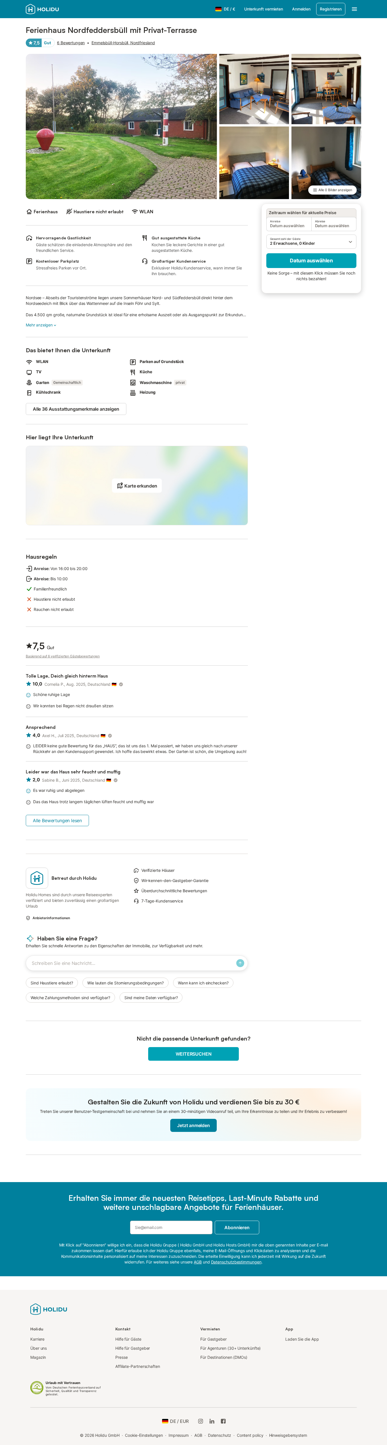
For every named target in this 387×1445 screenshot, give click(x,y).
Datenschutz (219, 1435)
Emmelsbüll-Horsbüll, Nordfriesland (123, 42)
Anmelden (301, 9)
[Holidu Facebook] (223, 1421)
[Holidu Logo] (54, 9)
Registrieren (331, 9)
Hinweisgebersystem (288, 1435)
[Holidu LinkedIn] (212, 1421)
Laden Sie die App (302, 1339)
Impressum (179, 1435)
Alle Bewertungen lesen (57, 820)
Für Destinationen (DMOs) (223, 1357)
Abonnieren (236, 1227)
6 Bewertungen (71, 42)
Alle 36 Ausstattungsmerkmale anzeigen (76, 409)
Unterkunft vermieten (263, 9)
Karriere (37, 1339)
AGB (198, 1435)
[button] (311, 242)
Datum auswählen (311, 260)
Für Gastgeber (213, 1339)
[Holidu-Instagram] (200, 1421)
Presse (121, 1357)
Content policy (250, 1435)
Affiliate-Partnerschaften (137, 1366)
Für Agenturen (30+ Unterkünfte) (230, 1348)
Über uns (38, 1348)
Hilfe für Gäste (128, 1339)
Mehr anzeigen (39, 324)
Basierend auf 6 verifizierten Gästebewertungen (63, 656)
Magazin (38, 1357)
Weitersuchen (194, 1054)
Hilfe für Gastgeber (132, 1348)
